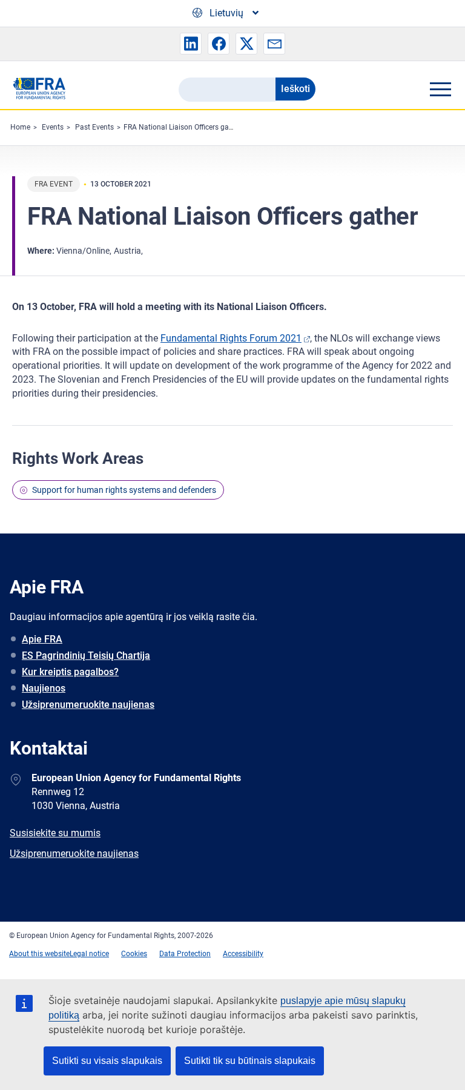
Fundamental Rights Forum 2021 (231, 338)
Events (53, 127)
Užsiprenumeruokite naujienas (88, 704)
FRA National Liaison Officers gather (183, 127)
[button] (191, 43)
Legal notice (89, 954)
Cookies (134, 954)
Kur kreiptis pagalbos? (70, 672)
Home (20, 127)
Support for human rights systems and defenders (124, 490)
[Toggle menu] (440, 89)
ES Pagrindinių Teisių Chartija (86, 655)
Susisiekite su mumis (55, 833)
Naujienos (43, 688)
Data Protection (185, 954)
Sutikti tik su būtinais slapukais (249, 1060)
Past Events (94, 127)
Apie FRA (42, 639)
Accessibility (243, 954)
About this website (39, 954)
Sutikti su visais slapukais (107, 1060)
